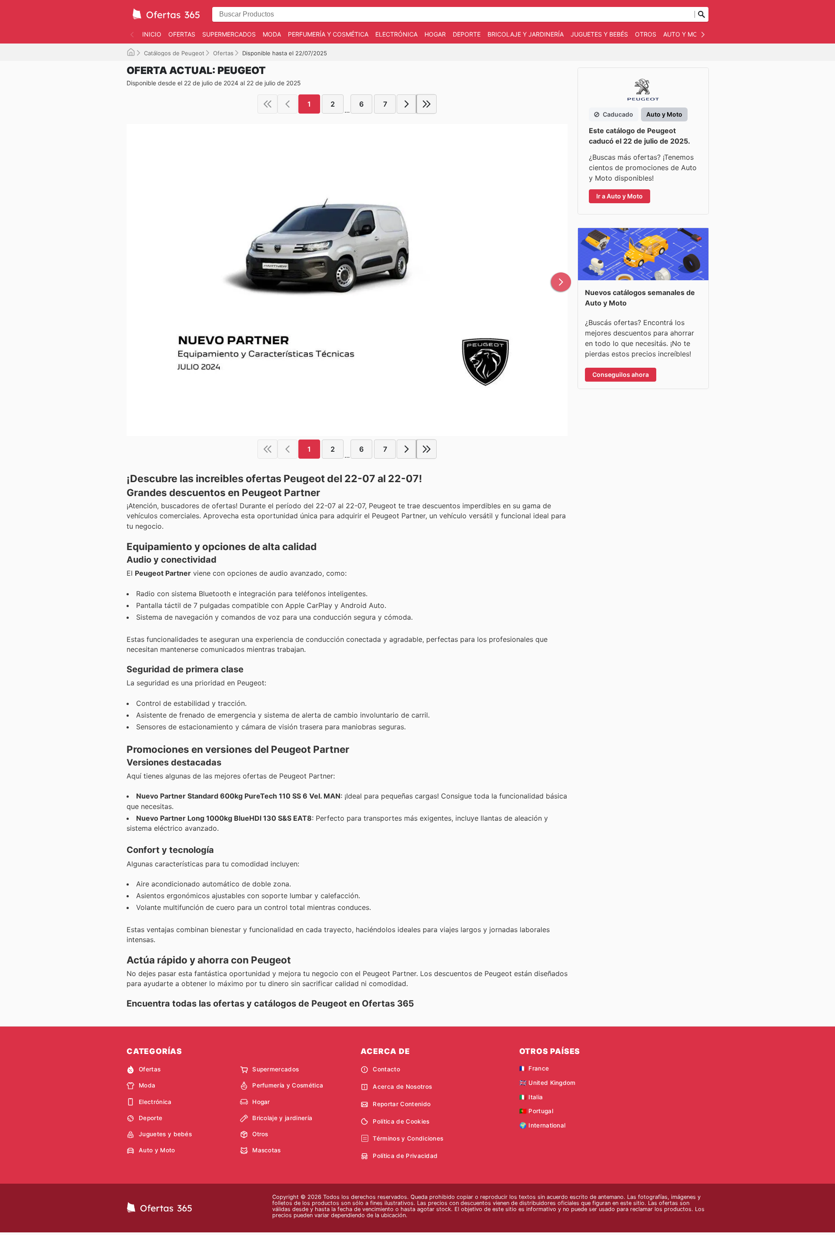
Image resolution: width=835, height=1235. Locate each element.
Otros (645, 34)
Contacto (386, 1069)
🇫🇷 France (534, 1068)
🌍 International (542, 1125)
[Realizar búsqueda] (701, 14)
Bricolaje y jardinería (526, 34)
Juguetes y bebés (599, 34)
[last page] (427, 104)
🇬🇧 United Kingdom (547, 1082)
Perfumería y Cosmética (328, 34)
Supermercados (229, 34)
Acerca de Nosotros (402, 1086)
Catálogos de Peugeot (174, 53)
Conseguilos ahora (620, 374)
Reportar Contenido (402, 1104)
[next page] (407, 104)
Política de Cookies (401, 1121)
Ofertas (181, 34)
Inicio (151, 34)
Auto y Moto (684, 34)
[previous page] (287, 104)
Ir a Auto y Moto (619, 196)
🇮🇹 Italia (531, 1097)
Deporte (467, 34)
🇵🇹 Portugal (536, 1110)
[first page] (267, 104)
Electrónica (396, 34)
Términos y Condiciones (408, 1138)
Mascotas (266, 1150)
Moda (272, 34)
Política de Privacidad (405, 1155)
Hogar (435, 34)
